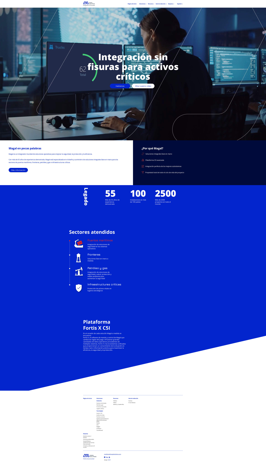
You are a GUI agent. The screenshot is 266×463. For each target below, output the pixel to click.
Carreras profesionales (88, 439)
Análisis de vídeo (100, 415)
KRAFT (109, 460)
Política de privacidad (88, 459)
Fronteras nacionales (101, 406)
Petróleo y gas (99, 405)
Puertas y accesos (100, 417)
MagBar (98, 426)
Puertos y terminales (101, 403)
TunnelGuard (99, 430)
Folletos (115, 400)
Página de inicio (132, 4)
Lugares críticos (100, 408)
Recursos (150, 4)
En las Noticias (131, 402)
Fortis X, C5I (99, 413)
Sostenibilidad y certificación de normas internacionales (88, 442)
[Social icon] (104, 457)
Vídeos (114, 402)
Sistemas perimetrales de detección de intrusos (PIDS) (102, 420)
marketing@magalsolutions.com (112, 454)
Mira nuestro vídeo (143, 86)
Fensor (98, 423)
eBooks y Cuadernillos (118, 404)
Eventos (130, 400)
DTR (97, 425)
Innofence (98, 428)
